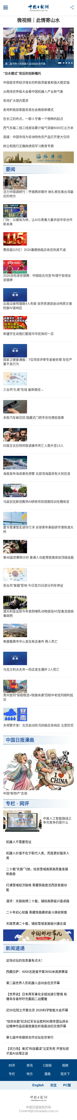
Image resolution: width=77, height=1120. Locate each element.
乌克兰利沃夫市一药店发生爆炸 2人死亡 (31, 669)
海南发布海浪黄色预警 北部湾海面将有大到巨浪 (36, 473)
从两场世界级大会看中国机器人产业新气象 (33, 91)
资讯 (29, 1065)
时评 (12, 1065)
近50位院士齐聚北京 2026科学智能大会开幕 (37, 1010)
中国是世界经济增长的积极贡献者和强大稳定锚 (36, 82)
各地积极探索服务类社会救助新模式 (28, 109)
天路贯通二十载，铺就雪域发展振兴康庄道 (36, 923)
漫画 (47, 1074)
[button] (59, 63)
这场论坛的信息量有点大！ (25, 960)
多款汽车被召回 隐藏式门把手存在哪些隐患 (33, 417)
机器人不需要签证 (18, 842)
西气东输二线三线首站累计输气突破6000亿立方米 (38, 128)
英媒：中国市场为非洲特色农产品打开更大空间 (36, 137)
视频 (65, 1065)
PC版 (67, 1085)
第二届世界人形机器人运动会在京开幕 (25, 64)
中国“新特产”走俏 (15, 793)
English (38, 1085)
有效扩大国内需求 (15, 100)
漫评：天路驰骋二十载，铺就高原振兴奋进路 (37, 901)
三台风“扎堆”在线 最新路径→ (23, 389)
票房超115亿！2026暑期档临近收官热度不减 (34, 249)
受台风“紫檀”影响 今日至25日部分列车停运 (33, 585)
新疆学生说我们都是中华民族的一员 (28, 334)
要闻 (10, 169)
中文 (53, 1085)
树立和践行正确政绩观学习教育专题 (28, 146)
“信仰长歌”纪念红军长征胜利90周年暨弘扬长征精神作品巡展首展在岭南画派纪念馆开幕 (37, 1024)
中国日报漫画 (20, 740)
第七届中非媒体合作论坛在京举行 (30, 1037)
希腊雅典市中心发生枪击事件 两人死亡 (30, 641)
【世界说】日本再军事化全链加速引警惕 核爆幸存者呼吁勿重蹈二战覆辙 (36, 997)
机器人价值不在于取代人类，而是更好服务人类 (37, 856)
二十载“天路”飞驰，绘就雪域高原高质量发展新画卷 (37, 872)
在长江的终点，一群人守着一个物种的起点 (33, 119)
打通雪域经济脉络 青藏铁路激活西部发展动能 (36, 887)
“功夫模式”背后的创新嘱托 (22, 73)
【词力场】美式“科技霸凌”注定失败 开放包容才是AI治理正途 (37, 1051)
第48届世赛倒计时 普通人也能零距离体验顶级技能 (38, 557)
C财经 (47, 1065)
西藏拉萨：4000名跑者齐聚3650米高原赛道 (37, 971)
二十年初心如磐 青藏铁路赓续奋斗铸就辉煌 (36, 912)
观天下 (65, 1074)
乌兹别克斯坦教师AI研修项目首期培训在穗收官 (36, 501)
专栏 (10, 803)
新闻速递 (15, 948)
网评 (24, 803)
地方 (29, 1074)
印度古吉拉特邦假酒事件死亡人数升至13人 (33, 445)
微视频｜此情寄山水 (38, 20)
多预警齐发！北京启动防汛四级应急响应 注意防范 (38, 725)
